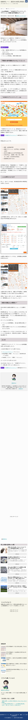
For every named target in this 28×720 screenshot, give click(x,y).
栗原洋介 (5, 539)
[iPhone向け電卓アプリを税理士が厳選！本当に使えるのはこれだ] (4, 570)
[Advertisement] (14, 454)
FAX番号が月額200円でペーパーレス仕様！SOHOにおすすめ (17, 558)
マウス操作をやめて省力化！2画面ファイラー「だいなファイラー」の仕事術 (17, 587)
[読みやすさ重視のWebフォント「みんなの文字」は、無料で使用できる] (4, 580)
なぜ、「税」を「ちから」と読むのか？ (11, 705)
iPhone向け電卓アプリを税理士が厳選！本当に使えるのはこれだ (17, 568)
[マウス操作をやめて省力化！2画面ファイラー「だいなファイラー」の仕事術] (4, 589)
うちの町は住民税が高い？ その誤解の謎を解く (13, 703)
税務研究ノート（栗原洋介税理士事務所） (13, 1)
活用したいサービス (21, 15)
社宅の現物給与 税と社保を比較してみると (16, 646)
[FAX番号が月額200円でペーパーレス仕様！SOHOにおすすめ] (4, 560)
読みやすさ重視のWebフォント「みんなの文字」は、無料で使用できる (17, 578)
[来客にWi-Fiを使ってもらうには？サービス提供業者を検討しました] (4, 550)
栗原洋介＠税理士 (5, 690)
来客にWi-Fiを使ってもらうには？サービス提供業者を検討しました (17, 548)
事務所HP (21, 388)
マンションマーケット (7, 351)
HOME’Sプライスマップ (11, 135)
